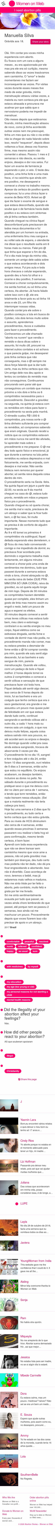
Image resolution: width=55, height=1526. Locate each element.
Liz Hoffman (27, 1161)
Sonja (24, 1300)
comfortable (13, 941)
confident (37, 946)
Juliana (24, 1182)
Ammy (24, 1435)
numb (10, 946)
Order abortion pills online (39, 1499)
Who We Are (8, 1497)
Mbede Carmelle (30, 1375)
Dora (23, 1393)
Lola (23, 1456)
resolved (43, 941)
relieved (22, 946)
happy (10, 951)
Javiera (24, 1242)
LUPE (24, 1203)
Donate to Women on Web (12, 1512)
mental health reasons (18, 999)
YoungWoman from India (35, 1261)
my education (14, 981)
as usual (23, 951)
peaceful (29, 941)
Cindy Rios (27, 1140)
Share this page (28, 1079)
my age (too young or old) (20, 986)
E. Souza (26, 1414)
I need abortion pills (27, 10)
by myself (33, 966)
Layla (23, 1221)
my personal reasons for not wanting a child (27, 993)
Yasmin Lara (28, 1120)
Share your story (40, 41)
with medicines (15, 966)
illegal (10, 1055)
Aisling (24, 1281)
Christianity (13, 1071)
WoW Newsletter (38, 1510)
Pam (23, 1318)
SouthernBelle (29, 1474)
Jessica (25, 1357)
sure (35, 951)
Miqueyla (26, 1336)
